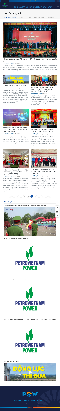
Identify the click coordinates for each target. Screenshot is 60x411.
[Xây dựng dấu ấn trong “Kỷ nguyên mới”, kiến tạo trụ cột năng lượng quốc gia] (30, 39)
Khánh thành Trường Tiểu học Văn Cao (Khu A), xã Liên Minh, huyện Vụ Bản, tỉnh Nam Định (15, 172)
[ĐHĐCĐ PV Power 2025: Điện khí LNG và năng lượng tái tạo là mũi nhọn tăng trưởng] (16, 117)
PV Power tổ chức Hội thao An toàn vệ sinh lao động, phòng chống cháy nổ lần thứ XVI (25, 205)
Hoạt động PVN (39, 17)
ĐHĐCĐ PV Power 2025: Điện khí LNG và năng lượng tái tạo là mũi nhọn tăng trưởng (15, 129)
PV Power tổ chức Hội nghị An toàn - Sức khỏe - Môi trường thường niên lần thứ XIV (42, 89)
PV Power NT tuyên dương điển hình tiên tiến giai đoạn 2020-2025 (43, 130)
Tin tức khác (50, 17)
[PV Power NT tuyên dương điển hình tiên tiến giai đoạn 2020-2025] (44, 118)
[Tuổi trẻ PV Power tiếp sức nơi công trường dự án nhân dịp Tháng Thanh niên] (44, 158)
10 (46, 196)
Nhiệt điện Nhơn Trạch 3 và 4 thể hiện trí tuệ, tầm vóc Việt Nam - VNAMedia (22, 279)
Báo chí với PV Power (25, 17)
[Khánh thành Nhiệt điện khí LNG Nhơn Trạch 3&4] (30, 258)
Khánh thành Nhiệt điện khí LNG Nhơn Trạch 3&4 (16, 238)
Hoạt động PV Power (9, 17)
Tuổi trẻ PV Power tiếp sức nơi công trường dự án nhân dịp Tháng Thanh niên (43, 171)
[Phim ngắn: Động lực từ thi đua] (16, 79)
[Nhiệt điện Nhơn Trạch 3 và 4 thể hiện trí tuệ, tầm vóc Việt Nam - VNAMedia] (30, 298)
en (58, 1)
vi (55, 1)
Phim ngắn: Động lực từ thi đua (14, 86)
